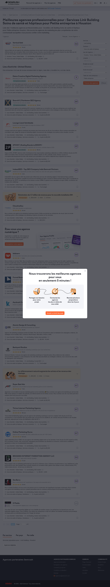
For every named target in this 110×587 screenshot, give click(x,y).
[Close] (85, 271)
